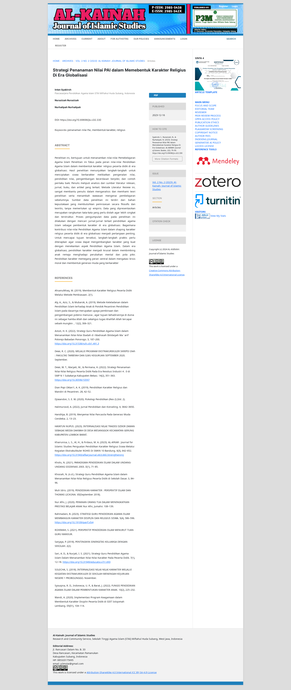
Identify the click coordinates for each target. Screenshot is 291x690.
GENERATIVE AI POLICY (208, 142)
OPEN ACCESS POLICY (207, 119)
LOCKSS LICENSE (204, 146)
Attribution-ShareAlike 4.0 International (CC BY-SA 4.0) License (122, 672)
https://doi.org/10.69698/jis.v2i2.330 (80, 119)
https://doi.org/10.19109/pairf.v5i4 (74, 522)
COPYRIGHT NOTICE (206, 132)
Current (87, 38)
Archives (70, 38)
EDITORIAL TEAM (204, 108)
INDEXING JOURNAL (206, 139)
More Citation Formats (166, 158)
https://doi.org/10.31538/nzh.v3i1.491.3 (77, 343)
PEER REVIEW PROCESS (208, 115)
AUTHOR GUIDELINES (207, 125)
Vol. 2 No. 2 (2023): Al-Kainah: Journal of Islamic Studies (110, 61)
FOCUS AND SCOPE (205, 105)
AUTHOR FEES (203, 135)
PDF (155, 95)
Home (56, 38)
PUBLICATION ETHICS (207, 122)
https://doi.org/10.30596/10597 (72, 379)
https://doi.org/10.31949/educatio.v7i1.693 (86, 562)
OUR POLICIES (141, 38)
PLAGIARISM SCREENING (209, 129)
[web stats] (202, 216)
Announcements (164, 38)
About (102, 38)
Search (231, 38)
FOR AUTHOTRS (119, 38)
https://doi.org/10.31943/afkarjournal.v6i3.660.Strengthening (89, 454)
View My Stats (218, 216)
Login (183, 38)
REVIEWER (200, 112)
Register (60, 45)
